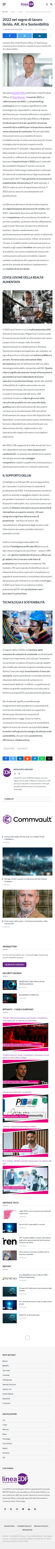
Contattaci (6, 1403)
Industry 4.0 (7, 1389)
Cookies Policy (24, 1526)
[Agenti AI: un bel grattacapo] (10, 1318)
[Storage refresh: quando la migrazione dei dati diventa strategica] (27, 861)
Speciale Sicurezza (9, 1384)
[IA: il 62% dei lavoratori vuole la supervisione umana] (10, 1305)
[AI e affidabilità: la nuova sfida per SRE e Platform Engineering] (10, 1278)
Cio (4, 1420)
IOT (4, 1458)
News (5, 1434)
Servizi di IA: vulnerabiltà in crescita (32, 1224)
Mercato (6, 1429)
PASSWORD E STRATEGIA (29, 995)
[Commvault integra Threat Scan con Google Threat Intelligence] (27, 819)
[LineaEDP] (27, 4)
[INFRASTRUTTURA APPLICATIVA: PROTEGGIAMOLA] (10, 985)
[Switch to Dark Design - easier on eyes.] (47, 4)
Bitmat (5, 1361)
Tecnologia (6, 1439)
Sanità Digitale (8, 1394)
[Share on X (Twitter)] (25, 35)
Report (5, 1448)
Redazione (6, 1399)
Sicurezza (6, 1453)
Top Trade (6, 1370)
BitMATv (6, 1366)
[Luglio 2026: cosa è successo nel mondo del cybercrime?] (10, 1214)
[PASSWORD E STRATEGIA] (10, 998)
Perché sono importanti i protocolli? (17, 1092)
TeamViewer (18, 97)
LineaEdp (6, 1375)
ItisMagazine (7, 1380)
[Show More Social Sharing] (50, 35)
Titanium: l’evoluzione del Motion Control (19, 1126)
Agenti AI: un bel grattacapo (29, 1315)
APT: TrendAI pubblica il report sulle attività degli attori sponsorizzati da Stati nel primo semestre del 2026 (35, 1240)
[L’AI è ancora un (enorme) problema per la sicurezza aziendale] (10, 1255)
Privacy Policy (41, 1526)
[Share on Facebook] (10, 35)
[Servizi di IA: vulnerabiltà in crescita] (10, 1228)
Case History (7, 1443)
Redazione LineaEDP (13, 29)
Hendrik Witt (9, 748)
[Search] (51, 4)
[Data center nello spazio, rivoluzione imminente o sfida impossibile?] (27, 904)
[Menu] (4, 4)
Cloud (5, 1425)
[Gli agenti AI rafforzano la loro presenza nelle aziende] (10, 1292)
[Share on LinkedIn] (40, 35)
